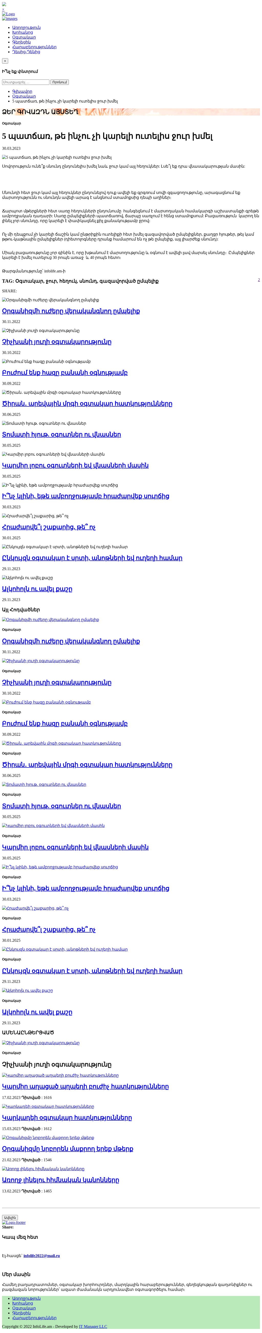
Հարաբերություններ (34, 47)
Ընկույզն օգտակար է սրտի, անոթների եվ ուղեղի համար (92, 558)
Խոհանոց (22, 32)
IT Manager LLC (93, 1326)
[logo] (8, 14)
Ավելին (10, 1218)
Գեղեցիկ (21, 42)
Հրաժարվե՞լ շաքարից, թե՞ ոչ (49, 527)
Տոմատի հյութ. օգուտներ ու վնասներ (61, 434)
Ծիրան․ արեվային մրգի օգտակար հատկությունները (87, 403)
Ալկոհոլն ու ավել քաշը (37, 588)
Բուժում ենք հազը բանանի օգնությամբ (65, 372)
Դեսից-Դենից (26, 52)
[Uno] (9, 18)
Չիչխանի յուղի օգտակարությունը (57, 341)
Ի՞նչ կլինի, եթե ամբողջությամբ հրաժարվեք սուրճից (85, 496)
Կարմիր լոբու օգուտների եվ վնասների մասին (75, 465)
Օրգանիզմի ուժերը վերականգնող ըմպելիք (71, 311)
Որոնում (59, 82)
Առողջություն (26, 27)
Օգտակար (24, 37)
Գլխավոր (22, 91)
